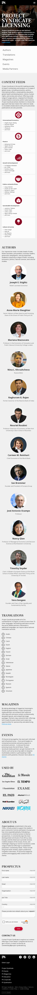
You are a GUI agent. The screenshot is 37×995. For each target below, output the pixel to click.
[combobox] (18, 906)
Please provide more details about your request (18, 911)
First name (5, 871)
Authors (7, 49)
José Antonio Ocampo (18, 510)
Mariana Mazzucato (18, 339)
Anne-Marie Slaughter (18, 310)
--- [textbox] (3, 907)
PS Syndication (7, 982)
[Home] (3, 2)
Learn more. (6, 42)
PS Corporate (6, 980)
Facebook (20, 957)
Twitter (25, 957)
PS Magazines (6, 974)
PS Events (5, 971)
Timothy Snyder (18, 568)
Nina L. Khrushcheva (19, 369)
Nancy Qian (18, 538)
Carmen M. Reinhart (18, 455)
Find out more (6, 724)
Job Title (5, 898)
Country (4, 904)
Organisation (6, 891)
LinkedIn (34, 957)
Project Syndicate (7, 968)
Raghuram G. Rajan (18, 397)
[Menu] (34, 2)
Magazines (8, 59)
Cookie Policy (13, 989)
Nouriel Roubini (18, 425)
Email (4, 884)
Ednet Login (6, 963)
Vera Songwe (19, 600)
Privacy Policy (23, 987)
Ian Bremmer (18, 482)
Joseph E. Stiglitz (18, 282)
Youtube (29, 957)
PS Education (6, 977)
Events (6, 64)
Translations (9, 54)
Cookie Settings (24, 989)
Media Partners (10, 68)
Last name (5, 877)
